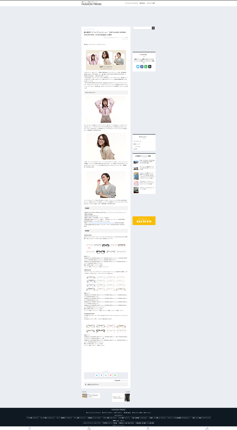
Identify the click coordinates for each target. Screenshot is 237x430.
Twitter (138, 68)
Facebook (141, 68)
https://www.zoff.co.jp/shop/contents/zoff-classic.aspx (102, 222)
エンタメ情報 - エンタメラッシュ (48, 417)
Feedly (146, 68)
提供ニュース (137, 144)
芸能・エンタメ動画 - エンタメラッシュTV (202, 417)
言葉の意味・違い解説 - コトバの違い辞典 (145, 423)
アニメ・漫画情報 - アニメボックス (64, 417)
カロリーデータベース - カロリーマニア (92, 423)
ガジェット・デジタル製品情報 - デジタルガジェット (179, 417)
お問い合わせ (142, 3)
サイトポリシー (119, 412)
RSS (149, 68)
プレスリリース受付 (151, 3)
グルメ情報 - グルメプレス (32, 417)
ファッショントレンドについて (131, 3)
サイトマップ (148, 412)
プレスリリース (124, 380)
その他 (135, 149)
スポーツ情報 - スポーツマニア (110, 417)
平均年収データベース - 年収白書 (110, 423)
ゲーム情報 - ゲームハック (80, 417)
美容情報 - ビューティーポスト (94, 417)
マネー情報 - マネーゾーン (124, 417)
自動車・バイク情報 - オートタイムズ (158, 417)
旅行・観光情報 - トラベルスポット (140, 417)
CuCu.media (137, 146)
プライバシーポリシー (108, 412)
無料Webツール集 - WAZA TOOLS (126, 423)
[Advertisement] (118, 16)
